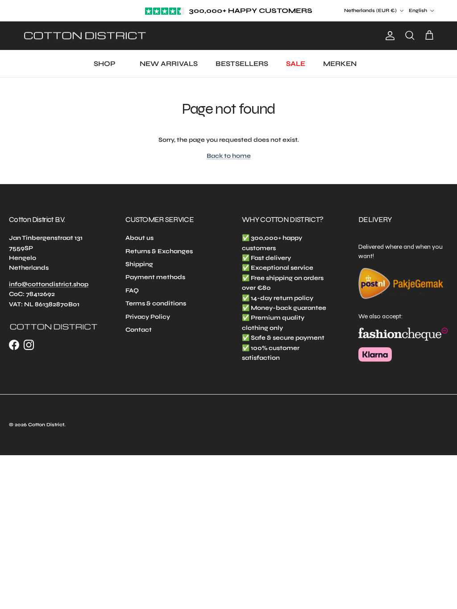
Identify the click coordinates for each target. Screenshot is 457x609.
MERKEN (340, 63)
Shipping (139, 264)
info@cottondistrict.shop (48, 284)
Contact (138, 329)
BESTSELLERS (242, 63)
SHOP (104, 63)
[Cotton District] (84, 35)
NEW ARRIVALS (169, 63)
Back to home (229, 156)
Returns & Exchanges (159, 251)
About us (139, 238)
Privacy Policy (147, 317)
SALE (295, 63)
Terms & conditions (155, 303)
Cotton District (46, 425)
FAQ (132, 290)
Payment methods (155, 277)
